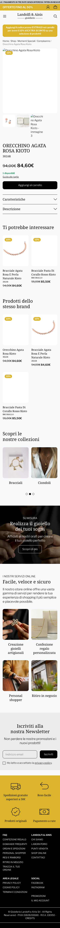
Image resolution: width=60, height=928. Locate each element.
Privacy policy (12, 883)
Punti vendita (39, 848)
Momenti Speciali (26, 41)
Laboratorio (39, 844)
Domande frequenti (15, 844)
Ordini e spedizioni (14, 848)
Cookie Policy (11, 887)
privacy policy (43, 762)
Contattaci (38, 857)
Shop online (38, 853)
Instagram (37, 887)
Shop (13, 41)
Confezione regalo (14, 839)
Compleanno (43, 41)
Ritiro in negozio (13, 862)
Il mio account (40, 900)
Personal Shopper (14, 853)
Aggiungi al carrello (30, 185)
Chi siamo (37, 839)
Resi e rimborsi (12, 857)
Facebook (37, 883)
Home (6, 41)
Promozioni (38, 896)
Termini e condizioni (15, 892)
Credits (30, 918)
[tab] (27, 494)
